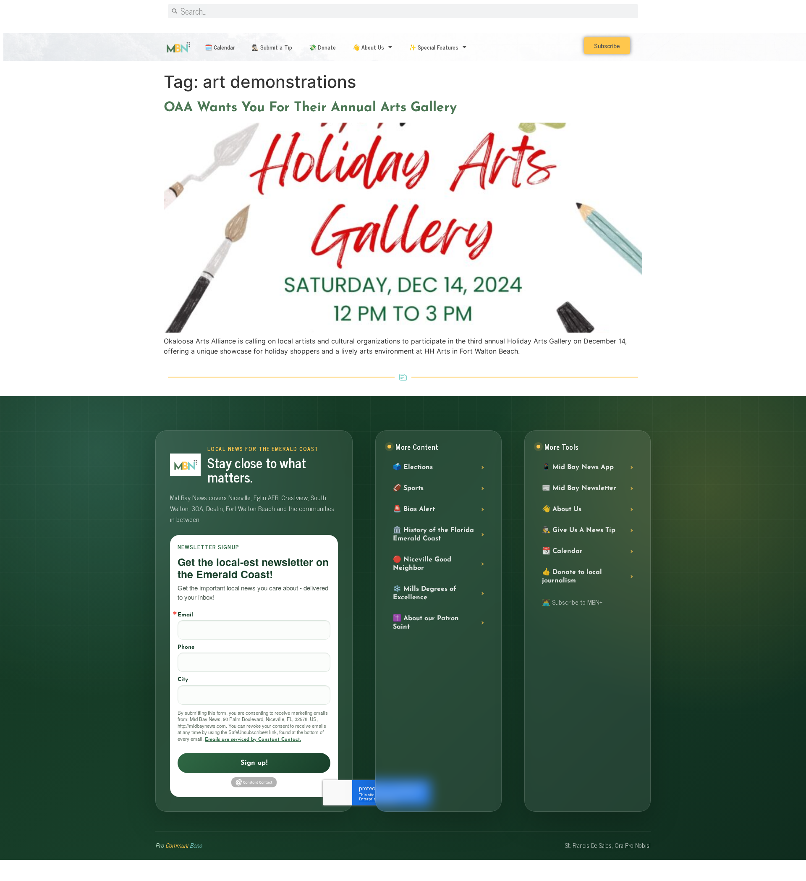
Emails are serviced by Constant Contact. (253, 739)
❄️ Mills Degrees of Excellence (424, 593)
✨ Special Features (433, 47)
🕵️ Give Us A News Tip (578, 530)
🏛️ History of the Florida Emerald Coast (433, 534)
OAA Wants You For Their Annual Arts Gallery (310, 108)
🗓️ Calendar (220, 47)
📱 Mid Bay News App (578, 467)
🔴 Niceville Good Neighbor (422, 564)
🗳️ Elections (413, 467)
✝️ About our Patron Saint (426, 622)
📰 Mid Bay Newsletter (579, 488)
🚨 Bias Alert (414, 509)
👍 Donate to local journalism (572, 576)
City (183, 679)
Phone (186, 647)
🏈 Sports (408, 488)
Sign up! (254, 763)
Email (185, 615)
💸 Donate (322, 47)
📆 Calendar (562, 551)
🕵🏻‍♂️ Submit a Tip (271, 47)
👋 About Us (368, 47)
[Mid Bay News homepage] (185, 465)
